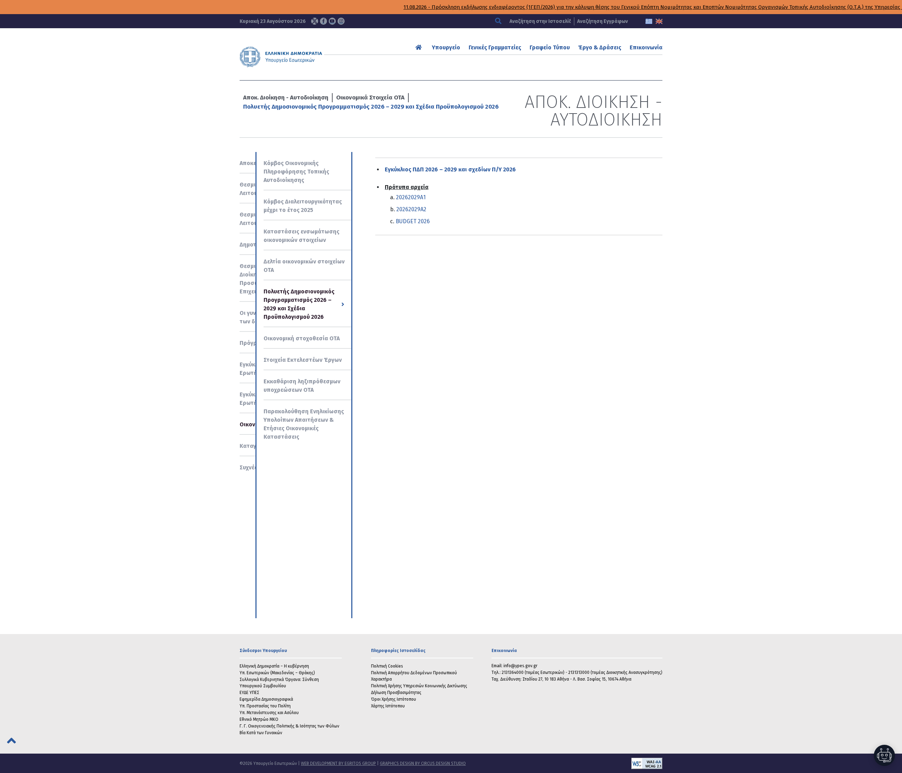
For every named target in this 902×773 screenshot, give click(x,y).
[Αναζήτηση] (499, 21)
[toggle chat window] (884, 755)
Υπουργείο (446, 47)
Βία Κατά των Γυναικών (261, 732)
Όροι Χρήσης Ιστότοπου (393, 699)
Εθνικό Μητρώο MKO (259, 719)
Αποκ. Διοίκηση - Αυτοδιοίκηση (285, 97)
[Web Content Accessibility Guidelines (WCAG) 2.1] (564, 763)
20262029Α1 (411, 197)
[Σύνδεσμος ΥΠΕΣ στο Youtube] (332, 21)
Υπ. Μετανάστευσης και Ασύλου (269, 712)
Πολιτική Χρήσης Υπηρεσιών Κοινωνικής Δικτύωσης (419, 685)
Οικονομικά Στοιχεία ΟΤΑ (370, 97)
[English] (659, 21)
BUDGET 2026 (413, 221)
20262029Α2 (411, 209)
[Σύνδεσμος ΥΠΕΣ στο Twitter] (314, 21)
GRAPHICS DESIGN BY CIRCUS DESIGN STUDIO (423, 763)
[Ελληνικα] (648, 21)
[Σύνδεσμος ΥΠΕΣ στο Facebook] (323, 21)
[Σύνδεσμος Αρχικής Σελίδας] (419, 47)
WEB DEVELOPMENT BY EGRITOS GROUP (338, 763)
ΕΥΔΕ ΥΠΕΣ (249, 692)
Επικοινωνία (646, 47)
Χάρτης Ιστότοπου (388, 706)
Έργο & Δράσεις (599, 47)
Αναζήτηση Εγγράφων (602, 21)
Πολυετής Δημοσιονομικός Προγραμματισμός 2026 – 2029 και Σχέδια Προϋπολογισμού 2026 (371, 106)
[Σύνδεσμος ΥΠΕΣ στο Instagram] (341, 21)
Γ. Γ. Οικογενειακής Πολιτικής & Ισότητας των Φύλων (289, 726)
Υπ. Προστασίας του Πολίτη (265, 706)
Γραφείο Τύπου (550, 47)
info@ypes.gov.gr (520, 665)
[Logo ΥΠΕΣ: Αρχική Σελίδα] (303, 57)
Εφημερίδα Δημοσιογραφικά (266, 699)
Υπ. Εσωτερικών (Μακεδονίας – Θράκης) (277, 672)
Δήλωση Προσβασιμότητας (396, 692)
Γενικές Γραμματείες (495, 47)
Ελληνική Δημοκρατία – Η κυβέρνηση (274, 666)
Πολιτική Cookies (387, 666)
